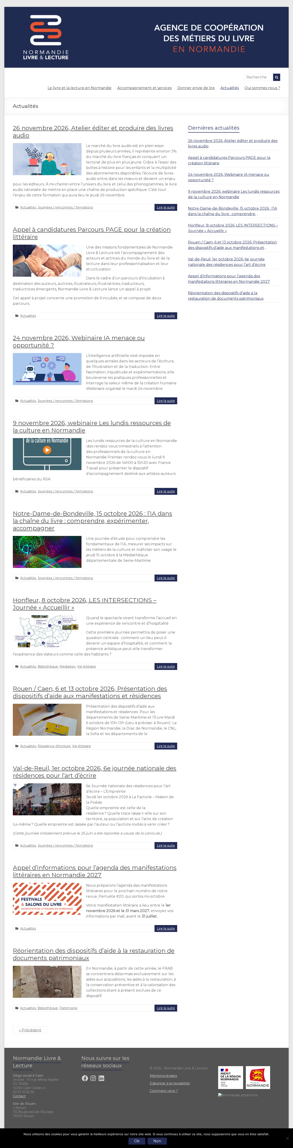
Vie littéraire (86, 666)
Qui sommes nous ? (262, 88)
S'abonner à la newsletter (170, 1083)
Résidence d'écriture (54, 746)
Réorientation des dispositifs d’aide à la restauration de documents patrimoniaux (226, 296)
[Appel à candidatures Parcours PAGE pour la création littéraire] (47, 247)
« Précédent (30, 1030)
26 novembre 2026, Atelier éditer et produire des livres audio (232, 143)
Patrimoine (68, 1008)
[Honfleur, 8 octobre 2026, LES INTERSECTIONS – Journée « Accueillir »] (47, 617)
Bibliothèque (48, 666)
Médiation (68, 666)
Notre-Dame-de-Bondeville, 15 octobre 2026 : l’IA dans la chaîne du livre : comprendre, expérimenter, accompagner (92, 521)
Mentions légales (163, 1076)
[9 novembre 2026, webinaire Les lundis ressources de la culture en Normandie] (47, 440)
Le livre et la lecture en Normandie (79, 88)
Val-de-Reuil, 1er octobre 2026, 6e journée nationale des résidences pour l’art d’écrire (94, 772)
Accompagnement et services (144, 88)
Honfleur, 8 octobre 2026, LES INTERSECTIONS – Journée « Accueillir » (233, 228)
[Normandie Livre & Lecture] (146, 9)
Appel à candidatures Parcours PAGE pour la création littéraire (229, 160)
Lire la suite (166, 207)
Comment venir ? (164, 1091)
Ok (137, 1141)
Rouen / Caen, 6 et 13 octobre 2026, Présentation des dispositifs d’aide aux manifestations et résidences (90, 692)
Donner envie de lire (196, 88)
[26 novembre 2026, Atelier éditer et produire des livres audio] (47, 145)
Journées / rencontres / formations (65, 207)
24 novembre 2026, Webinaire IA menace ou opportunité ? (228, 177)
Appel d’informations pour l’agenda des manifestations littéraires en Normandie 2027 (94, 871)
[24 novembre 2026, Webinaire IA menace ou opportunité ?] (47, 355)
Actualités (229, 88)
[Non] (287, 1138)
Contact (19, 1096)
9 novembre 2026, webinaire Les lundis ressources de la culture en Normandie (233, 194)
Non (157, 1141)
